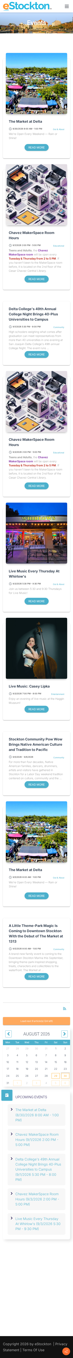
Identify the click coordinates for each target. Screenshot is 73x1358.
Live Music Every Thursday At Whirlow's (34, 573)
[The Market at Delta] (36, 83)
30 (65, 1075)
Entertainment (57, 694)
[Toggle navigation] (66, 6)
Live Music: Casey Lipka (29, 686)
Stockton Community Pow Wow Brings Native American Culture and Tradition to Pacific (35, 744)
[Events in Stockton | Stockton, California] (27, 6)
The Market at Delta (25, 121)
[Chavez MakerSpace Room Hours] (36, 194)
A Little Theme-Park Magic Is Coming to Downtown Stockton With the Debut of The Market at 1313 (36, 933)
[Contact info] (66, 1351)
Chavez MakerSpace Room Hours (31, 235)
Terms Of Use (33, 1350)
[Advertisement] (36, 1292)
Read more (36, 147)
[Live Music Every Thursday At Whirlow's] (36, 533)
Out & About (58, 129)
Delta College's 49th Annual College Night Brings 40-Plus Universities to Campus (33, 314)
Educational (58, 246)
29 (55, 1075)
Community (58, 327)
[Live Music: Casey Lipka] (36, 648)
